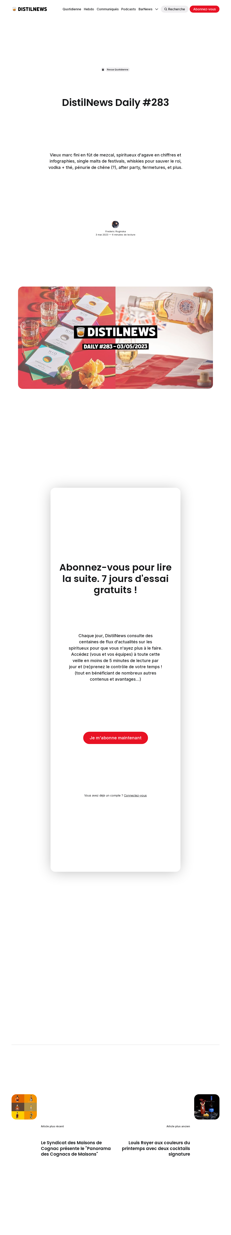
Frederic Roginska (115, 231)
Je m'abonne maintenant (115, 737)
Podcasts (128, 9)
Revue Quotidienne (117, 69)
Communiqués (108, 9)
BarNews (145, 9)
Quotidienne (72, 9)
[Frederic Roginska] (115, 224)
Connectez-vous (135, 795)
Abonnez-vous (204, 9)
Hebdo (89, 9)
